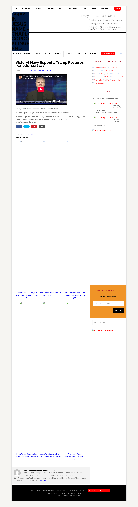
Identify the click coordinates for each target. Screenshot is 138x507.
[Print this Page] (42, 126)
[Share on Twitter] (26, 126)
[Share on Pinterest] (34, 126)
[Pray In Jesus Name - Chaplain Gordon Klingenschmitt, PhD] (20, 31)
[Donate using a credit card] (105, 103)
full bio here (41, 481)
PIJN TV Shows (28, 134)
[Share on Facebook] (19, 126)
